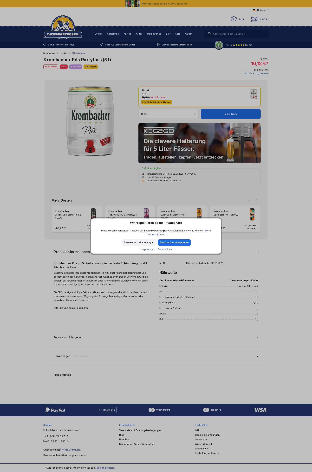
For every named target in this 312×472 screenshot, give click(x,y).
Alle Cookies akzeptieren (174, 242)
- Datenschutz (164, 249)
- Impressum (147, 249)
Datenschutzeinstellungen (139, 242)
